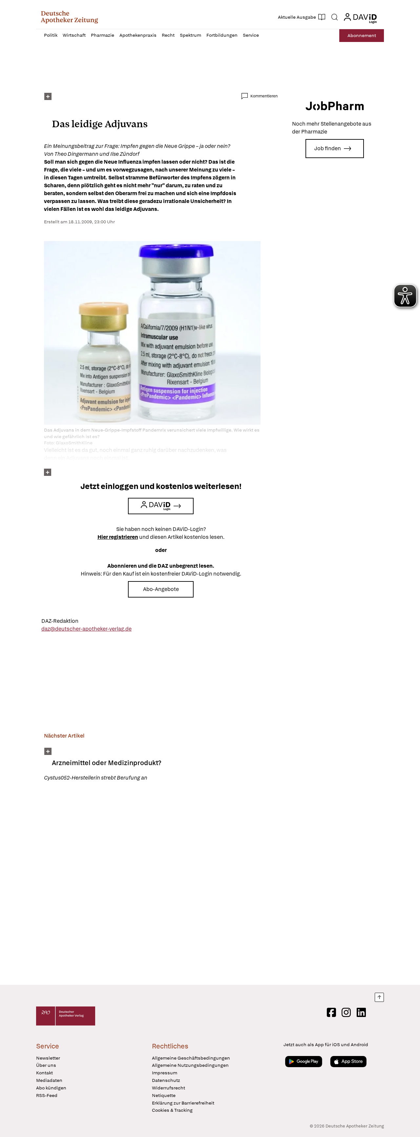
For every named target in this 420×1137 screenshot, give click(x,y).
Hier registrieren (117, 537)
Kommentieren (264, 96)
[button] (69, 17)
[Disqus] (161, 884)
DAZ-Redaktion (59, 621)
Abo (361, 35)
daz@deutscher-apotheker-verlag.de (86, 628)
